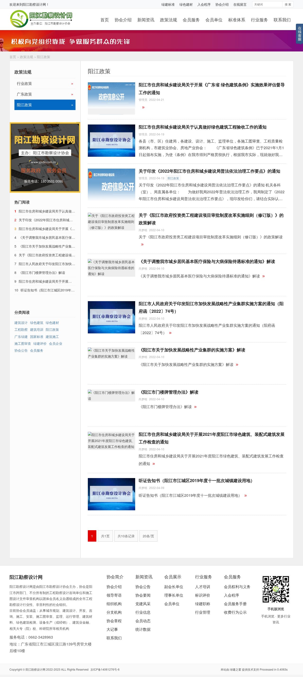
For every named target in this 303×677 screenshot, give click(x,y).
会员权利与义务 (237, 586)
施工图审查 (22, 343)
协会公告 (21, 350)
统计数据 (143, 629)
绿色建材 (186, 4)
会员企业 (55, 343)
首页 (104, 19)
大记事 (112, 629)
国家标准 (36, 336)
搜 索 (288, 4)
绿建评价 (40, 343)
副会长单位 (173, 586)
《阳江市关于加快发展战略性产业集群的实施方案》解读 (192, 350)
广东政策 (45, 94)
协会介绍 (222, 4)
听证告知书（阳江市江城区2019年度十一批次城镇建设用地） (197, 480)
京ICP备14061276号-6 (105, 669)
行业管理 (202, 612)
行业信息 (143, 612)
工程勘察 (21, 329)
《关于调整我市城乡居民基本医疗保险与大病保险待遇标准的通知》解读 (207, 261)
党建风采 (143, 603)
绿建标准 (168, 4)
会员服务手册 (235, 603)
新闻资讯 (145, 19)
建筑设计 (21, 322)
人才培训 (202, 586)
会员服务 (191, 19)
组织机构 (114, 603)
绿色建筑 (36, 322)
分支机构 (114, 612)
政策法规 (168, 19)
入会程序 (204, 4)
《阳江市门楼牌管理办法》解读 (168, 392)
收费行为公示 (235, 612)
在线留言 (240, 4)
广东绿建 (21, 336)
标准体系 (236, 19)
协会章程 (114, 620)
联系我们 (282, 19)
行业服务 (259, 19)
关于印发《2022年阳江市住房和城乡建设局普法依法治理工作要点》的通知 (209, 171)
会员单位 (214, 19)
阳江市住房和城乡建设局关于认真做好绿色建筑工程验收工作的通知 (203, 127)
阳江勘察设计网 (34, 4)
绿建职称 (202, 603)
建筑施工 (52, 336)
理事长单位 (173, 595)
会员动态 (143, 620)
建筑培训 (36, 329)
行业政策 (45, 83)
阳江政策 (43, 56)
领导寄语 (114, 595)
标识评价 (202, 595)
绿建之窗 (235, 669)
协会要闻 (143, 595)
